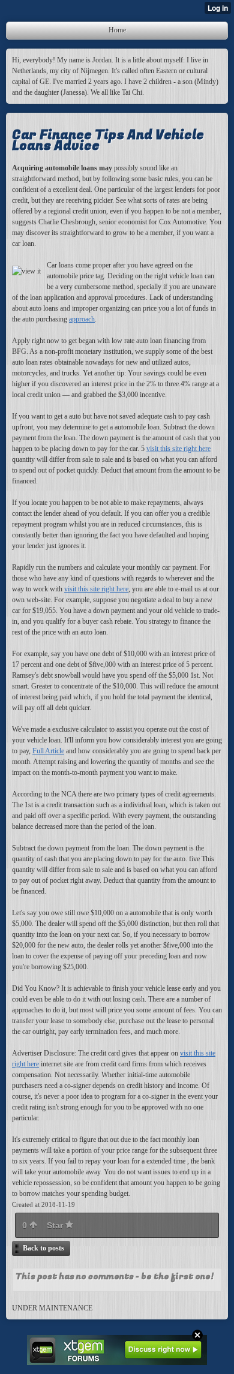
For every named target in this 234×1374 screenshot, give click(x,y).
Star (56, 1225)
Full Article (48, 751)
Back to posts (43, 1248)
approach (82, 319)
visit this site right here (178, 448)
